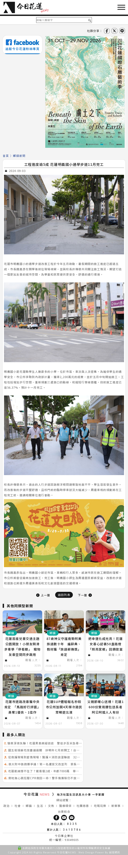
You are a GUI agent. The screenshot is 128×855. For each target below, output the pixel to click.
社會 (17, 806)
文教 (51, 806)
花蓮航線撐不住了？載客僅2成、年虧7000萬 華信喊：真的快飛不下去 (57, 771)
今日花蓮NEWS (66, 852)
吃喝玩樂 (100, 806)
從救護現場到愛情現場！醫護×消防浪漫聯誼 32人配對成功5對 (52, 757)
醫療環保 (65, 806)
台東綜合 (64, 811)
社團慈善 (82, 806)
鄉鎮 (29, 806)
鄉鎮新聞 (19, 156)
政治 (6, 806)
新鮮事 (116, 806)
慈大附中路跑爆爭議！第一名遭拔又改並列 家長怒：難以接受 (51, 764)
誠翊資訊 (114, 852)
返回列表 (64, 595)
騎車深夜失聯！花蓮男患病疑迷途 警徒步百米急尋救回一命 (49, 743)
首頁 (6, 156)
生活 (40, 806)
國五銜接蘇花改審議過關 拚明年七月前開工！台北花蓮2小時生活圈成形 (58, 750)
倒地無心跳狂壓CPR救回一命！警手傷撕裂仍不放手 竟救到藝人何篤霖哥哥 (60, 778)
